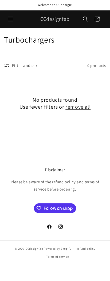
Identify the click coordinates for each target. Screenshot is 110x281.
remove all (78, 106)
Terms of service (57, 257)
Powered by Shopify (57, 248)
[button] (11, 19)
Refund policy (85, 248)
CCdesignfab (34, 248)
